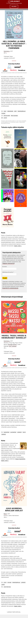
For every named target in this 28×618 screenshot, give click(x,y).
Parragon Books (12, 344)
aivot (5, 111)
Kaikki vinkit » (18, 246)
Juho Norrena (7, 586)
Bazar (5, 513)
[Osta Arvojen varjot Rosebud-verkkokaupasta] (18, 532)
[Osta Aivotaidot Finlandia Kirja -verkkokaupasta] (10, 68)
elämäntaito (10, 111)
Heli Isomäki (7, 115)
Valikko (14, 6)
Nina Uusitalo (14, 115)
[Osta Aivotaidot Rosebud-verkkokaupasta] (18, 68)
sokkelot (19, 432)
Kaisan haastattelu (20, 459)
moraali (9, 582)
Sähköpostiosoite (8, 272)
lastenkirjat (6, 432)
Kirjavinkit (15, 1)
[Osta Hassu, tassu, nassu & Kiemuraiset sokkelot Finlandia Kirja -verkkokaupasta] (10, 363)
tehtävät (4, 434)
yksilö (3, 584)
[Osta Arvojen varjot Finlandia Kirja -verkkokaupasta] (10, 532)
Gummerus (7, 51)
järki (15, 111)
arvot (5, 582)
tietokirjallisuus (21, 111)
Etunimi (4, 266)
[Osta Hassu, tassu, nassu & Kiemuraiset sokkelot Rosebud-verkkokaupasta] (18, 363)
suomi (5, 117)
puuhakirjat (13, 432)
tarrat (24, 432)
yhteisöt (23, 582)
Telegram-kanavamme (8, 263)
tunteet (3, 113)
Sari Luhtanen (12, 346)
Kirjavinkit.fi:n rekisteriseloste (10, 288)
